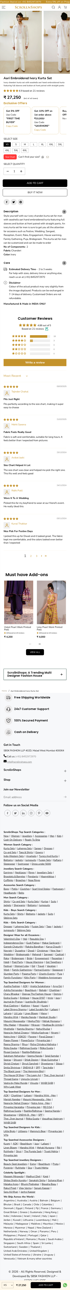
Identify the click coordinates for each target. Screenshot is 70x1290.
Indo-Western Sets (14, 856)
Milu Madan (10, 1025)
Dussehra (20, 950)
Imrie (50, 998)
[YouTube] (47, 813)
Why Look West (12, 1086)
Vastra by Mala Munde (15, 1083)
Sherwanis (19, 905)
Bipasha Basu (49, 1184)
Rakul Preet (10, 1188)
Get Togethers (53, 962)
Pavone (32, 1036)
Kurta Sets (9, 848)
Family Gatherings (22, 970)
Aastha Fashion (12, 986)
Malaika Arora (11, 1184)
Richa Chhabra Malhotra (43, 1044)
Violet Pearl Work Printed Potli (17, 628)
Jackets (19, 860)
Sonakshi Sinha (37, 1180)
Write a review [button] (35, 363)
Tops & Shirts (26, 852)
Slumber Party (11, 974)
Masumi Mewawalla (14, 1021)
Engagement (42, 958)
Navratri (8, 950)
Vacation (51, 966)
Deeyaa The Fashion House (36, 994)
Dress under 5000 (41, 864)
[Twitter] (14, 202)
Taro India (48, 1067)
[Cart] (65, 7)
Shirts (7, 901)
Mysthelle (9, 1029)
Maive (44, 1013)
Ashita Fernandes (13, 990)
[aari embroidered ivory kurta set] (21, 42)
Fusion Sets (45, 860)
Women (15, 836)
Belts (21, 893)
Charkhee (54, 990)
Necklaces (20, 872)
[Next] (39, 644)
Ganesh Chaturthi (13, 946)
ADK (25, 986)
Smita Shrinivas (12, 1067)
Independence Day (14, 943)
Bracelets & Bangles (14, 876)
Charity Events (47, 974)
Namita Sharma (25, 1029)
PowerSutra (27, 1040)
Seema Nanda (34, 1056)
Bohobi (43, 990)
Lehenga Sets (24, 848)
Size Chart (10, 156)
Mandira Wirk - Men (45, 1095)
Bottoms (8, 860)
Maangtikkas (47, 876)
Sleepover (57, 970)
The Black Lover (12, 1071)
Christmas (42, 950)
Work (7, 970)
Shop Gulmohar (49, 1060)
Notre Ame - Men (40, 1103)
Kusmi (44, 1005)
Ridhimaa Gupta (28, 1048)
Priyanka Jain (43, 1040)
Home (4, 691)
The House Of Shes (14, 1075)
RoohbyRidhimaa (31, 1052)
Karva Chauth (53, 946)
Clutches (25, 889)
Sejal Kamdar (52, 1056)
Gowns (39, 852)
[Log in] (59, 7)
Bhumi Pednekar (30, 1184)
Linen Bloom (31, 1013)
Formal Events (42, 970)
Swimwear (23, 864)
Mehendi (36, 954)
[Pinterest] (21, 202)
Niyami (55, 1032)
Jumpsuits (30, 860)
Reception (57, 958)
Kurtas (44, 901)
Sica (30, 1167)
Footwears (58, 889)
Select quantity (14, 164)
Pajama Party (29, 974)
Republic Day (37, 939)
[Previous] (30, 644)
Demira (57, 994)
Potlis (14, 889)
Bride (29, 958)
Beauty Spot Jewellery (15, 1164)
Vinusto (34, 1083)
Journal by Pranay (13, 1001)
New (6, 836)
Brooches (20, 880)
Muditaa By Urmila (52, 1025)
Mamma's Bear (38, 1131)
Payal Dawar (46, 1036)
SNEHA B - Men (27, 1115)
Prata (56, 1164)
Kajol (45, 1176)
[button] (11, 90)
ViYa (6, 1135)
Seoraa (7, 1060)
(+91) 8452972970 (25, 756)
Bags (6, 889)
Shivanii (17, 1060)
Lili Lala (18, 1013)
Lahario (7, 1013)
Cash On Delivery (13, 839)
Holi (25, 939)
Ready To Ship (32, 839)
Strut (19, 1151)
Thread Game (11, 1079)
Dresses (48, 848)
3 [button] (36, 556)
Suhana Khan (55, 1180)
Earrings (8, 872)
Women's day (21, 966)
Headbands (10, 893)
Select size (11, 139)
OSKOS (22, 1036)
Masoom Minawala (14, 1176)
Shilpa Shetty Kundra (15, 1180)
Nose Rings (34, 880)
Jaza (57, 998)
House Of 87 (38, 998)
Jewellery (27, 836)
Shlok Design (31, 1060)
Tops (48, 926)
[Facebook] (7, 202)
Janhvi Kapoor (28, 1192)
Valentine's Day (12, 939)
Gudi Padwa (32, 943)
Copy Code (12, 126)
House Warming (34, 962)
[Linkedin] (23, 813)
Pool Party (17, 962)
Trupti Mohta (51, 1151)
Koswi (36, 1005)
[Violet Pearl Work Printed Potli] (18, 602)
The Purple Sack (33, 1151)
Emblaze (24, 998)
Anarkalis (31, 856)
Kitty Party (30, 977)
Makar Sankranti (51, 943)
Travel (41, 966)
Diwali (31, 950)
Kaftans (57, 860)
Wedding (9, 954)
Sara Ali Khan (11, 1192)
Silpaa (59, 1063)
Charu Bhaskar (12, 994)
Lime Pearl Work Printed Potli (49, 628)
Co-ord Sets (10, 852)
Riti (58, 1147)
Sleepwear (9, 864)
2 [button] (31, 556)
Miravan (35, 1025)
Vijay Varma (25, 1188)
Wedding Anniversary (50, 977)
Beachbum (31, 990)
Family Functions (13, 977)
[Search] (53, 7)
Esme (33, 1164)
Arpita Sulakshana (40, 986)
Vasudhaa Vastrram (52, 1118)
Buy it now (35, 192)
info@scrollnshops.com (19, 762)
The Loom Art (33, 1075)
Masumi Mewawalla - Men (37, 1099)
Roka (6, 958)
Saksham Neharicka (14, 1056)
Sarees (37, 848)
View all (35, 652)
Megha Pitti (33, 1021)
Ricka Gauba (10, 1048)
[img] (11, 386)
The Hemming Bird (33, 1071)
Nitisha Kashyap (39, 1032)
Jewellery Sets (44, 872)
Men (52, 836)
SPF (38, 1067)
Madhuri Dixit (33, 1176)
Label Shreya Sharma (15, 1009)
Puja (59, 974)
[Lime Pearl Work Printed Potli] (51, 602)
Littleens (22, 1131)
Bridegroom (17, 958)
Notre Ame (9, 1036)
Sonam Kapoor (42, 1188)
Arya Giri (57, 986)
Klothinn (25, 1005)
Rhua (25, 1044)
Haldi (6, 962)
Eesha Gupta (10, 998)
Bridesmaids (22, 954)
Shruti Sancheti (30, 1063)
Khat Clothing (11, 1005)
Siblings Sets (10, 918)
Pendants (33, 876)
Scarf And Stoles (41, 889)
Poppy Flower (11, 1040)
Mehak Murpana (51, 1021)
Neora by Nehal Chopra (16, 1032)
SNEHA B (28, 1067)
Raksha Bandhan (34, 946)
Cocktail (59, 954)
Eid (33, 966)
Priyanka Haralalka (14, 1107)
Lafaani (54, 1009)
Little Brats (9, 1131)
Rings (31, 872)
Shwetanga (47, 1063)
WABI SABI (47, 1083)
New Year (55, 950)
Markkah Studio (47, 1017)
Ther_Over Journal (53, 1075)
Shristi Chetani (11, 1063)
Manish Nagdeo (12, 1099)
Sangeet (48, 954)
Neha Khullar (43, 1029)
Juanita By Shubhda (36, 1001)
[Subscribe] (65, 797)
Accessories (41, 836)
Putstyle (8, 1167)
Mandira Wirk (11, 1017)
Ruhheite (8, 1151)
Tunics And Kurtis (48, 856)
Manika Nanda (28, 1017)
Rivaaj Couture (11, 1052)
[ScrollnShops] (28, 7)
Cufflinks (8, 880)
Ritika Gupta (46, 1048)
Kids (59, 836)
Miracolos (24, 1025)
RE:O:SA (47, 1107)
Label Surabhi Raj (38, 1009)
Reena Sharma (11, 1044)
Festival (8, 966)
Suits (53, 901)
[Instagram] (31, 813)
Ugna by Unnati (29, 1079)
